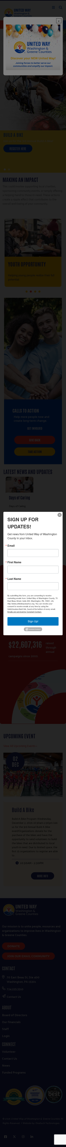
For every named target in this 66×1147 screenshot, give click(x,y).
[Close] (60, 515)
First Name (14, 562)
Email (11, 545)
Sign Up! (33, 621)
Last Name (14, 578)
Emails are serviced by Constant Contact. (24, 611)
